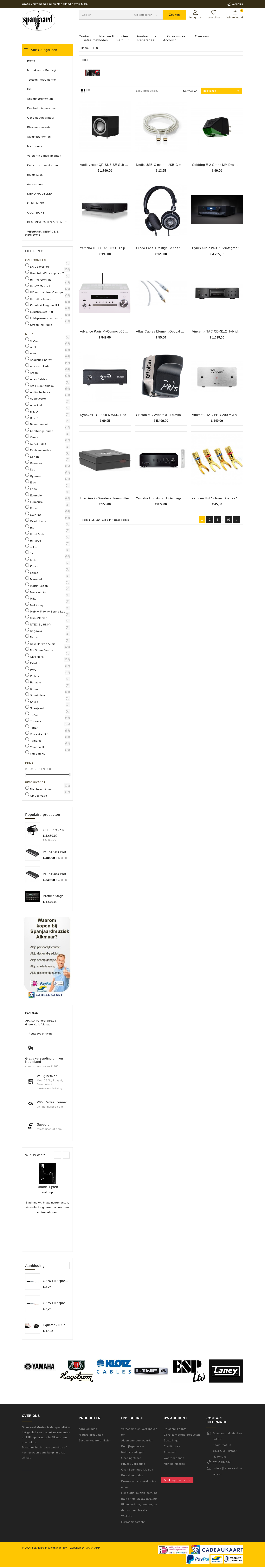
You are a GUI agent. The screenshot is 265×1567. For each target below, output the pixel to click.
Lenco (49, 572)
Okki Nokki (49, 656)
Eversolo (49, 495)
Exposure (49, 501)
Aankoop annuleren (177, 1480)
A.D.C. (49, 340)
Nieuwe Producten (113, 36)
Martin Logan (49, 585)
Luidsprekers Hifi (49, 311)
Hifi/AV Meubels (49, 286)
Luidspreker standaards (49, 318)
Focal (49, 508)
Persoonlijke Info (175, 1428)
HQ (49, 527)
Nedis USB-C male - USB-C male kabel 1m (168, 164)
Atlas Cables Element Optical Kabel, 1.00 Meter (172, 331)
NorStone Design (49, 650)
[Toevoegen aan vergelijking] (105, 132)
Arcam (49, 372)
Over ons (202, 36)
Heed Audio (49, 534)
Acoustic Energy (49, 359)
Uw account (175, 1418)
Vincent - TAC (49, 734)
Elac (49, 482)
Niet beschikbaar (49, 789)
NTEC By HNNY (49, 624)
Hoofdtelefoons (49, 299)
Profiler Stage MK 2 (57, 896)
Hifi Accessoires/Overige (49, 292)
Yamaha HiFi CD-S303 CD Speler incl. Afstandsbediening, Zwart (128, 248)
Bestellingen (172, 1440)
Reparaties (145, 40)
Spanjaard (49, 708)
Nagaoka (49, 630)
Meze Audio (49, 592)
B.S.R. (49, 418)
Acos (49, 353)
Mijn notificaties (174, 1463)
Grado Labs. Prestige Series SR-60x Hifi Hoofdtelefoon (177, 248)
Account (169, 40)
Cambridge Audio (49, 430)
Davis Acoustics (49, 450)
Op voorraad (49, 795)
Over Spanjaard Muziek (137, 1469)
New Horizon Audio (49, 643)
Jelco (49, 547)
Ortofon (49, 663)
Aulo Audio (49, 405)
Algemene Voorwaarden (137, 1440)
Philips (49, 676)
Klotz (49, 560)
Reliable (49, 682)
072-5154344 (222, 1462)
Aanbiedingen (147, 36)
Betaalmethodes (95, 40)
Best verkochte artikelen (95, 1440)
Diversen (49, 463)
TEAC (49, 714)
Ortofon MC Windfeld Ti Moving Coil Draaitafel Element (177, 415)
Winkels (126, 1516)
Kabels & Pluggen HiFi (49, 305)
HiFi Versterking (49, 279)
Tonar (49, 727)
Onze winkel (176, 36)
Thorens (49, 721)
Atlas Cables (49, 379)
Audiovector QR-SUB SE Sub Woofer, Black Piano (118, 164)
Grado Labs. (49, 521)
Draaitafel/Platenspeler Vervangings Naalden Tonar (49, 273)
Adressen (170, 1452)
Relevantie (222, 91)
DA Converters (49, 266)
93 (228, 519)
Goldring (49, 514)
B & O (49, 411)
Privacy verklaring (133, 1463)
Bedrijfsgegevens (133, 1446)
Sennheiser (49, 695)
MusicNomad (49, 617)
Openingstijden (131, 1457)
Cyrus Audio (49, 443)
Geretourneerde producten (182, 1434)
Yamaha (49, 740)
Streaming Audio (49, 324)
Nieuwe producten (91, 1434)
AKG (49, 347)
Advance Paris (49, 366)
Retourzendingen (133, 1452)
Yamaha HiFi (49, 747)
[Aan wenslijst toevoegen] (94, 132)
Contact (85, 36)
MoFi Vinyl (49, 605)
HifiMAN (49, 540)
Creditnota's (172, 1446)
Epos (49, 488)
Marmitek (49, 579)
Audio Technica (49, 392)
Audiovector (49, 398)
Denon (49, 456)
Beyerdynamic (49, 424)
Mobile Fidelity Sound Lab (49, 611)
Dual (49, 469)
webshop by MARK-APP (85, 1547)
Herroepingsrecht (133, 1521)
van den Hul (49, 753)
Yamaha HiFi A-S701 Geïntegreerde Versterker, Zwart (176, 498)
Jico (49, 553)
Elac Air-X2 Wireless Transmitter (104, 498)
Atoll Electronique (49, 385)
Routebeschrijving (41, 1033)
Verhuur (122, 40)
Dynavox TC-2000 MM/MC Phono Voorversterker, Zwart (121, 415)
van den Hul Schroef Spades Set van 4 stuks (225, 498)
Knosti (49, 566)
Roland (49, 689)
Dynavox (49, 476)
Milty (49, 598)
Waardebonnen (174, 1457)
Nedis (49, 637)
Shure (49, 701)
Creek (49, 437)
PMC (49, 669)
